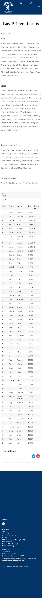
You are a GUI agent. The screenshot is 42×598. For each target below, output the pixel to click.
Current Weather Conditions (10, 536)
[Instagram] (3, 523)
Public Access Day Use (8, 532)
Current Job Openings (8, 546)
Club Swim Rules (7, 534)
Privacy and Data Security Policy (11, 544)
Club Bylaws (5, 538)
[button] (39, 7)
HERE (22, 556)
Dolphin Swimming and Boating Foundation (14, 540)
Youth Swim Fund (7, 542)
